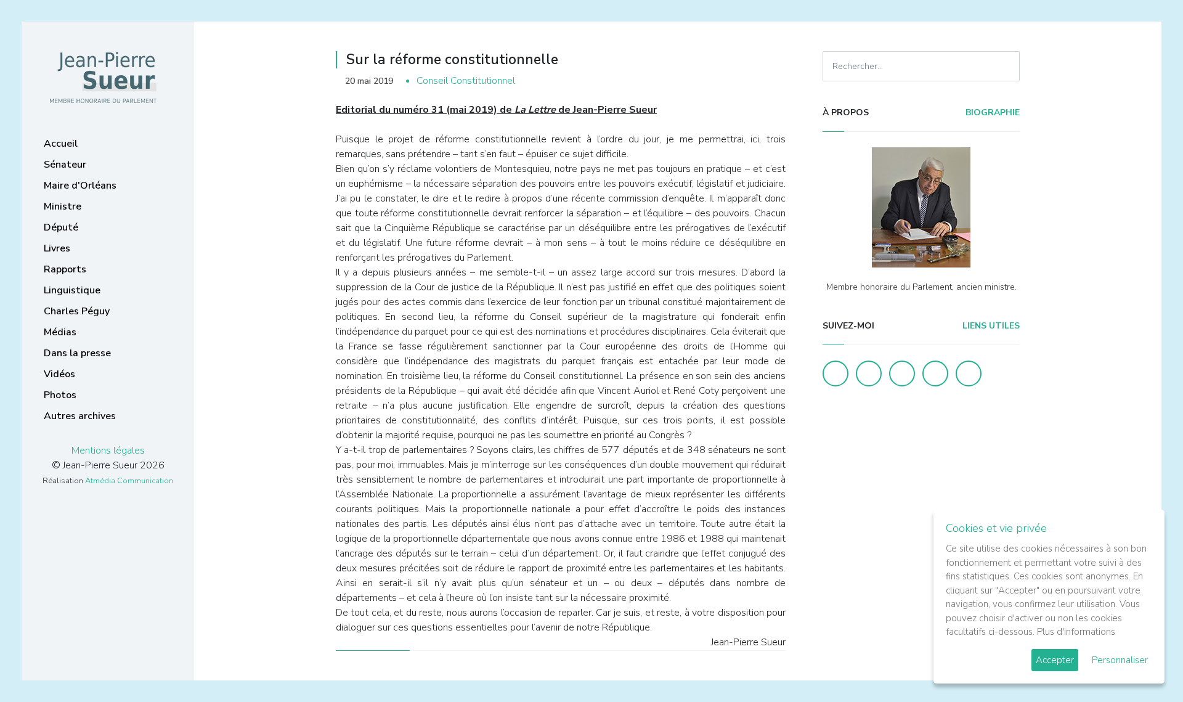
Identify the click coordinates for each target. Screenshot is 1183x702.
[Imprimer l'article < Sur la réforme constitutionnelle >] (755, 81)
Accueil (61, 143)
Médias (60, 332)
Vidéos (59, 374)
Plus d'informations (1076, 632)
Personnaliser (1120, 660)
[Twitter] (869, 373)
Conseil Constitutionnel (466, 81)
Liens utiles (990, 326)
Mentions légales (108, 450)
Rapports (65, 269)
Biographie (991, 112)
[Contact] (935, 373)
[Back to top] (1144, 663)
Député (61, 227)
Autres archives (80, 416)
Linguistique (72, 290)
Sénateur (65, 164)
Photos (60, 395)
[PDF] (774, 81)
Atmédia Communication (129, 480)
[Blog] (902, 373)
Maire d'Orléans (80, 185)
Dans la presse (77, 353)
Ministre (62, 206)
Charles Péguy (77, 311)
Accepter (1055, 660)
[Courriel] (969, 373)
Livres (57, 248)
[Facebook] (835, 373)
